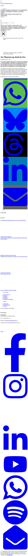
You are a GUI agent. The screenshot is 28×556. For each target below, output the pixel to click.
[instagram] (15, 399)
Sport (19, 59)
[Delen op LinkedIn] (15, 184)
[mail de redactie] (15, 549)
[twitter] (15, 424)
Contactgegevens (6, 304)
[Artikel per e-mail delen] (15, 208)
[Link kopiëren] (3, 210)
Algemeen (13, 59)
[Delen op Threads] (15, 156)
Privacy (2, 331)
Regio (16, 59)
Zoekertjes (5, 297)
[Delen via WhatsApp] (15, 107)
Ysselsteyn (22, 59)
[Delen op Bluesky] (15, 131)
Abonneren (5, 298)
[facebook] (15, 371)
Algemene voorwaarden (8, 299)
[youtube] (15, 474)
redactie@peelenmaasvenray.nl (11, 320)
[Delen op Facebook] (3, 79)
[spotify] (15, 524)
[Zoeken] (13, 23)
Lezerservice (5, 303)
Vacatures (5, 295)
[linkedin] (15, 452)
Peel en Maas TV (6, 294)
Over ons (5, 306)
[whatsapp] (15, 499)
